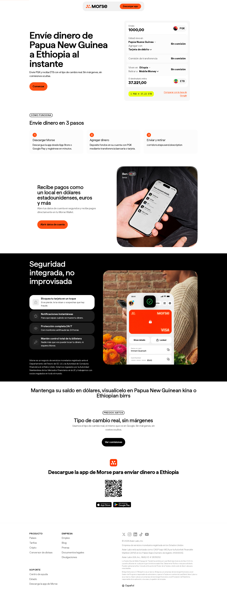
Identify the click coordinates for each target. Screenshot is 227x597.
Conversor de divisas (40, 552)
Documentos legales (73, 552)
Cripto (32, 547)
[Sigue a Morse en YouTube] (147, 534)
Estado (33, 579)
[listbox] (141, 49)
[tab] (62, 302)
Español (129, 585)
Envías (131, 26)
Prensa (65, 547)
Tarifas (33, 542)
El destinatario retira (137, 79)
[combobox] (179, 28)
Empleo (66, 537)
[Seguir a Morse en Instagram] (129, 534)
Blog (64, 542)
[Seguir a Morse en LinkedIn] (135, 534)
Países (32, 537)
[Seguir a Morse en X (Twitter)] (124, 534)
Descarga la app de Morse (43, 583)
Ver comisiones (113, 442)
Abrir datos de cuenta (52, 224)
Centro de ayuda (38, 574)
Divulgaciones (69, 557)
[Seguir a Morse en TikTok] (141, 534)
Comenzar (38, 86)
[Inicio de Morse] (96, 6)
